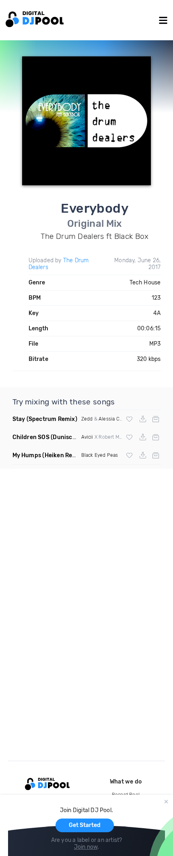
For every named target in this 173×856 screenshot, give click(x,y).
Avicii (87, 437)
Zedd (87, 419)
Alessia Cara (112, 419)
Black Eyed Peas (99, 455)
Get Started (85, 825)
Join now (86, 847)
